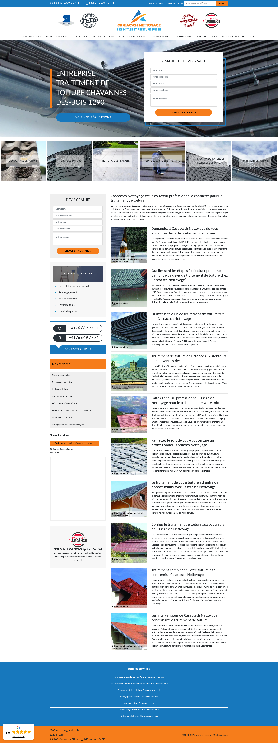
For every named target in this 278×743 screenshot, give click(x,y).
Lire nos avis (19, 737)
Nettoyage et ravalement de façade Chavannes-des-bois (139, 677)
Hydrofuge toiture (81, 37)
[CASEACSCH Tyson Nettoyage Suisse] (139, 20)
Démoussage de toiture (57, 37)
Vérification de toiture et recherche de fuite (171, 37)
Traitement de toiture (207, 37)
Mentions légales (220, 735)
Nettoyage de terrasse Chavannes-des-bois (139, 697)
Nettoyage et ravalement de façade (238, 37)
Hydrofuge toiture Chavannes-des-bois (139, 703)
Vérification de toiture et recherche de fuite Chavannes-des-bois (139, 684)
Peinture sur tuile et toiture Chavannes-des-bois (139, 690)
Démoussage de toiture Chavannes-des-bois (139, 710)
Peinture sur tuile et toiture (132, 37)
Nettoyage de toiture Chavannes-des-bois (139, 716)
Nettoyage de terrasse (103, 37)
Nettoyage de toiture (32, 37)
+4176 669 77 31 (66, 3)
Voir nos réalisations (93, 117)
